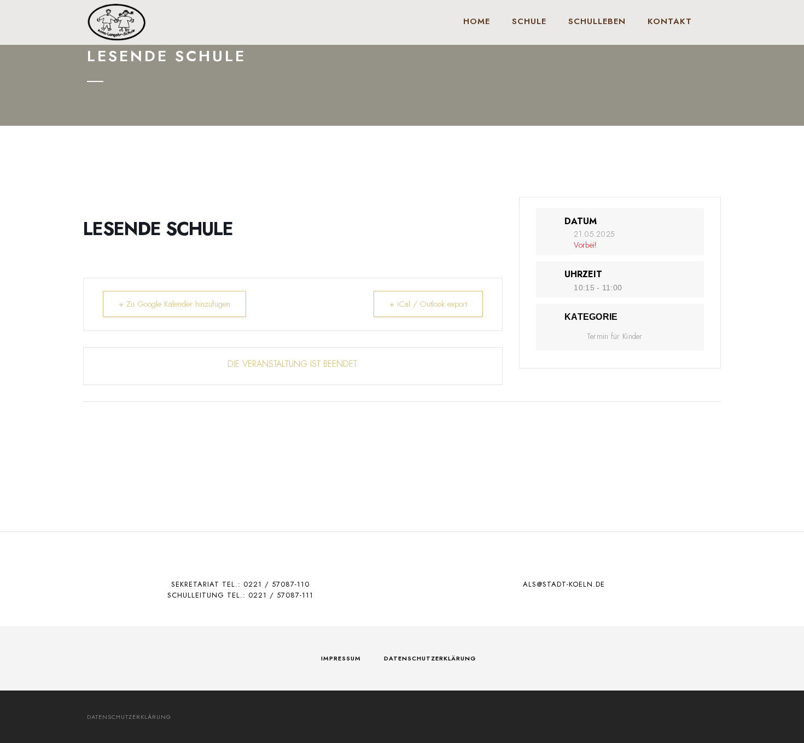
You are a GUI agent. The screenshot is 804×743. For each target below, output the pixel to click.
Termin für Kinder (614, 336)
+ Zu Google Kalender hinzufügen (174, 304)
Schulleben (597, 21)
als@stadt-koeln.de (564, 584)
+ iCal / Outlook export (428, 304)
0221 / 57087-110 (276, 584)
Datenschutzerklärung (430, 658)
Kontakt (670, 21)
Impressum (341, 658)
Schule (529, 21)
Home (476, 21)
